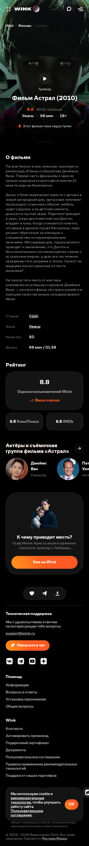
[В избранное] (32, 593)
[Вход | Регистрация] (80, 9)
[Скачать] (57, 593)
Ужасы (34, 326)
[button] (9, 9)
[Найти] (69, 9)
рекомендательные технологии (27, 800)
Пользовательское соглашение (27, 813)
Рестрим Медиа (54, 838)
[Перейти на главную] (39, 9)
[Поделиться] (44, 593)
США (33, 316)
